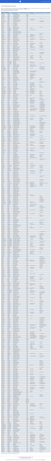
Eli (6, 453)
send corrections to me (43, 459)
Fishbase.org (25, 8)
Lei (15, 453)
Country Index (16, 10)
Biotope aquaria (11, 10)
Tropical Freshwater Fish (4, 10)
